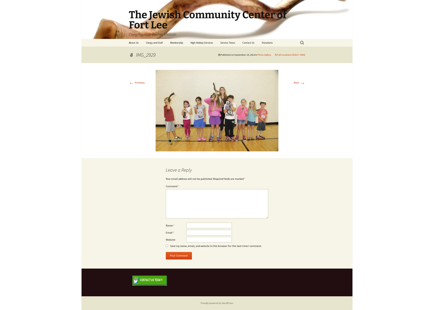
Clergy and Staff (154, 42)
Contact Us (248, 42)
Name (170, 225)
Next (299, 82)
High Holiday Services (201, 42)
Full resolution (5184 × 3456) (291, 54)
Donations (267, 42)
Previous (137, 82)
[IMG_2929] (217, 110)
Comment (172, 186)
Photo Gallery (264, 54)
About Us (134, 42)
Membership (176, 42)
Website (170, 239)
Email (170, 232)
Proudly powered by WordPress (217, 303)
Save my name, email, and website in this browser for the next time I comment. (216, 246)
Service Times (227, 42)
